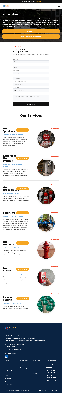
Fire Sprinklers (9, 130)
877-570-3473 (39, 1)
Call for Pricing (23, 130)
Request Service (31, 104)
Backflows (9, 213)
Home (34, 365)
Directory (35, 373)
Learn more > (55, 128)
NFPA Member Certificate (50, 366)
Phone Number (16, 76)
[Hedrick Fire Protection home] (6, 5)
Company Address (20, 81)
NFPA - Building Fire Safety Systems (51, 371)
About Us (35, 368)
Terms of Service (53, 390)
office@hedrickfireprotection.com (31, 36)
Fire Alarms (7, 269)
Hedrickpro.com (22, 365)
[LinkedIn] (6, 356)
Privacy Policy (42, 390)
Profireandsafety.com (24, 368)
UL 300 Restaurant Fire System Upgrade (10, 369)
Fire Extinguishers (9, 188)
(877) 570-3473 (31, 31)
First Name (15, 59)
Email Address (16, 70)
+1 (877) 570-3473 (11, 347)
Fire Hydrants (8, 243)
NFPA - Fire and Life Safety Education (51, 376)
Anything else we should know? (24, 93)
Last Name (15, 64)
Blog (34, 370)
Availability (16, 87)
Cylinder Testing (8, 298)
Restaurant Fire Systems (9, 158)
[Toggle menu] (58, 5)
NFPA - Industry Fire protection (51, 382)
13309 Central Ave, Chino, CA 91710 (15, 344)
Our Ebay (21, 370)
